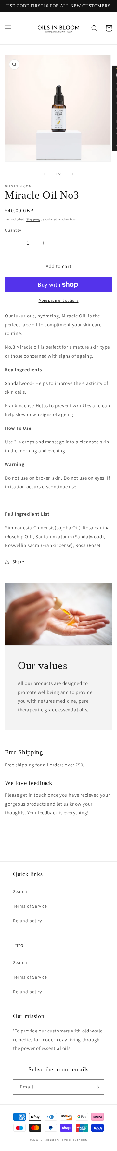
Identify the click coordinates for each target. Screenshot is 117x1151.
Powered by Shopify (73, 1139)
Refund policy (27, 921)
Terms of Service (30, 906)
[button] (8, 28)
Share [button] (18, 562)
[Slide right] (73, 174)
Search (20, 891)
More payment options (59, 300)
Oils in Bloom (50, 1139)
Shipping (33, 219)
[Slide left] (44, 174)
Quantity (13, 230)
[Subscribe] (96, 1087)
